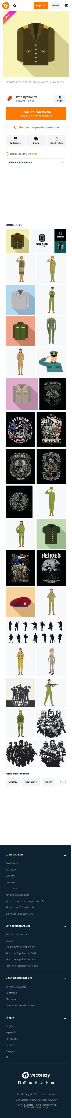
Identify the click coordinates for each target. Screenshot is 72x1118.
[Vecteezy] (5, 5)
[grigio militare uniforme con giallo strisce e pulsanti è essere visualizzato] (20, 356)
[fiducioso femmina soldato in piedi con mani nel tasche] (20, 480)
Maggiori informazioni (20, 162)
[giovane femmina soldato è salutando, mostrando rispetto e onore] (20, 325)
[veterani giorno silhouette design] (20, 1045)
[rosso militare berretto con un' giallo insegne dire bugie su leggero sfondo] (20, 892)
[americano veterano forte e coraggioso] (50, 687)
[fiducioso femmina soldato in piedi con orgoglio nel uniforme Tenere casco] (20, 757)
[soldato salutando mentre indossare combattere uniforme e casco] (20, 294)
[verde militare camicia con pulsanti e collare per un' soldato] (20, 788)
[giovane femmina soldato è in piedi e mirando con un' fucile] (20, 1076)
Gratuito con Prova (36, 113)
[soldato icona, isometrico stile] (20, 1014)
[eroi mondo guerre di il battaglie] (20, 858)
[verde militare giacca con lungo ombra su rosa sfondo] (20, 418)
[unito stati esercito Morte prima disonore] (20, 652)
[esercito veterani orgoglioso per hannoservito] (20, 689)
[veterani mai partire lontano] (19, 577)
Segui (60, 100)
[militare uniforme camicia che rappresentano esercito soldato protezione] (22, 543)
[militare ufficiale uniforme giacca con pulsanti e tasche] (17, 241)
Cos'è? (35, 153)
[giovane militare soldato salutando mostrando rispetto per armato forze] (22, 724)
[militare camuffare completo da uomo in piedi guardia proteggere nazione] (20, 449)
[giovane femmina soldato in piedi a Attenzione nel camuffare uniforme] (20, 923)
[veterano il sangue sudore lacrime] (48, 578)
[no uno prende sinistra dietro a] (20, 822)
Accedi (55, 5)
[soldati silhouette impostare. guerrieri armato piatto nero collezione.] (35, 953)
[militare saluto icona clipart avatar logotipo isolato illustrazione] (20, 511)
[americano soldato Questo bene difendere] (20, 615)
